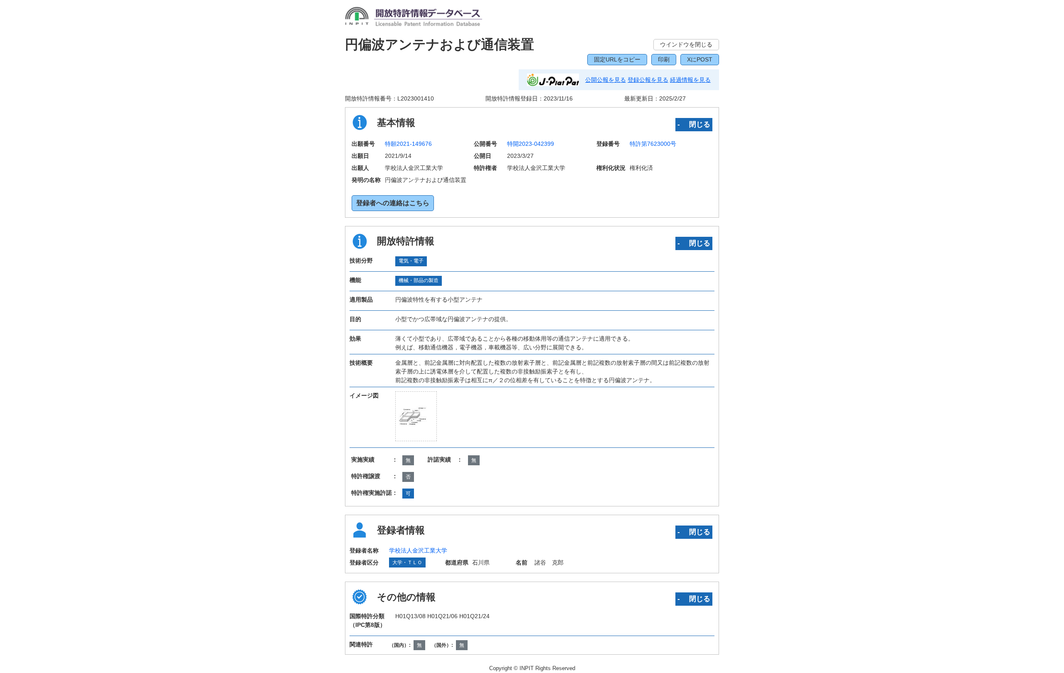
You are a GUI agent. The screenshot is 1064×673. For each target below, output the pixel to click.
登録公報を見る (648, 79)
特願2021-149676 (408, 143)
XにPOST (699, 59)
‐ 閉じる (693, 124)
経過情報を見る (690, 79)
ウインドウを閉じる (686, 44)
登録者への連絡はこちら (392, 202)
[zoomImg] (416, 416)
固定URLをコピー (617, 59)
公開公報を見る (605, 79)
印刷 (664, 59)
